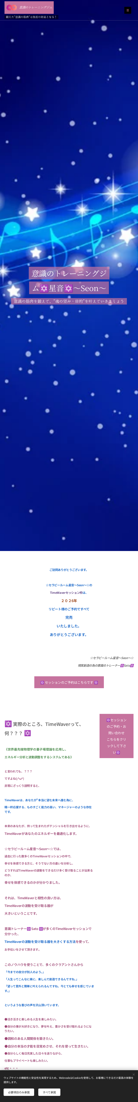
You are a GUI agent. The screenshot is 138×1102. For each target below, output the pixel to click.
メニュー (127, 10)
